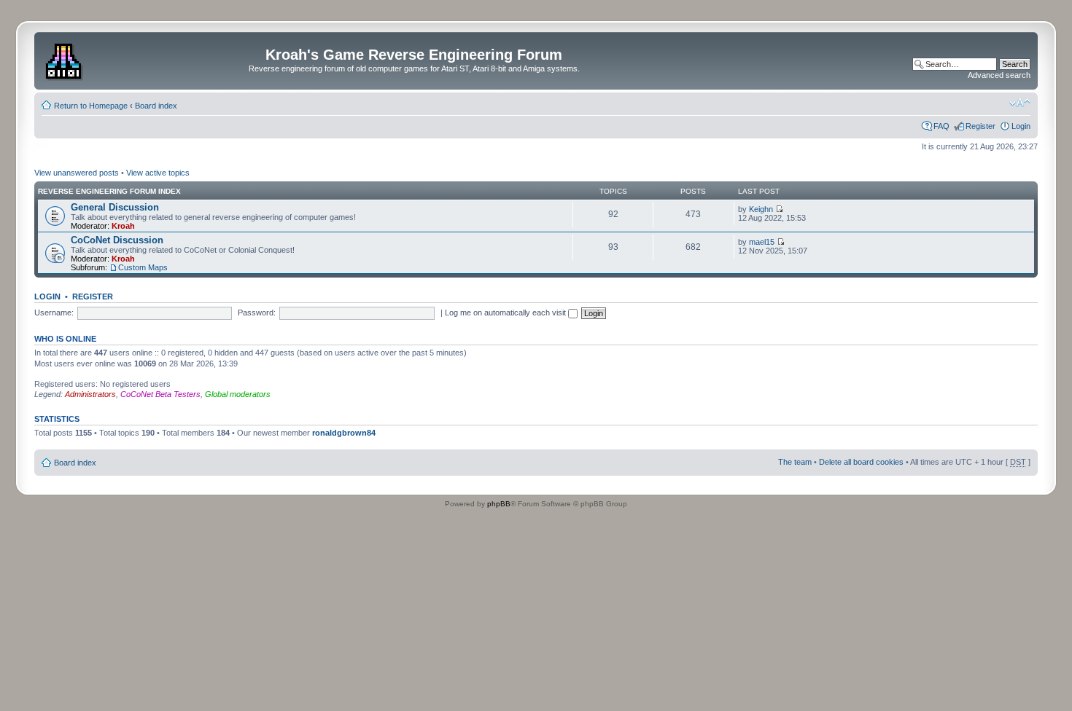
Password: (257, 312)
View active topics (158, 172)
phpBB (498, 504)
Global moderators (238, 394)
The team (795, 461)
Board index (156, 105)
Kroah (123, 225)
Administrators (90, 394)
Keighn (761, 209)
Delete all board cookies (861, 461)
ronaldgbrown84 (344, 432)
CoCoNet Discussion (117, 240)
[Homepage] (65, 59)
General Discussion (115, 207)
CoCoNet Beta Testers (160, 394)
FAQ (941, 126)
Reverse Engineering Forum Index (109, 191)
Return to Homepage (91, 105)
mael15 (761, 241)
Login (1020, 126)
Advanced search (999, 75)
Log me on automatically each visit (506, 312)
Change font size (1019, 102)
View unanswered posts (76, 172)
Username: (54, 312)
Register (980, 126)
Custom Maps (143, 267)
